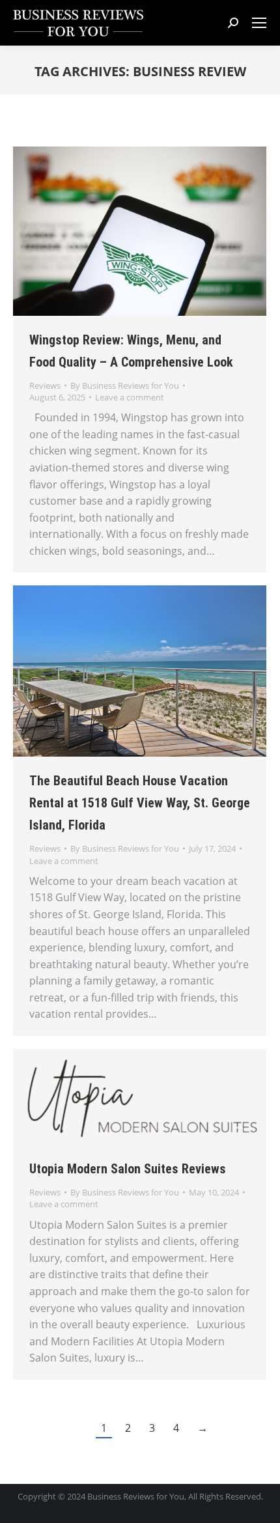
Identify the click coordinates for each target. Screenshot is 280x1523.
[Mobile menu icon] (259, 23)
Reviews (45, 385)
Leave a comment (129, 397)
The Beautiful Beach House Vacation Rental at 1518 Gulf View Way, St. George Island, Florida (139, 803)
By (124, 385)
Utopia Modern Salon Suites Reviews (127, 1169)
